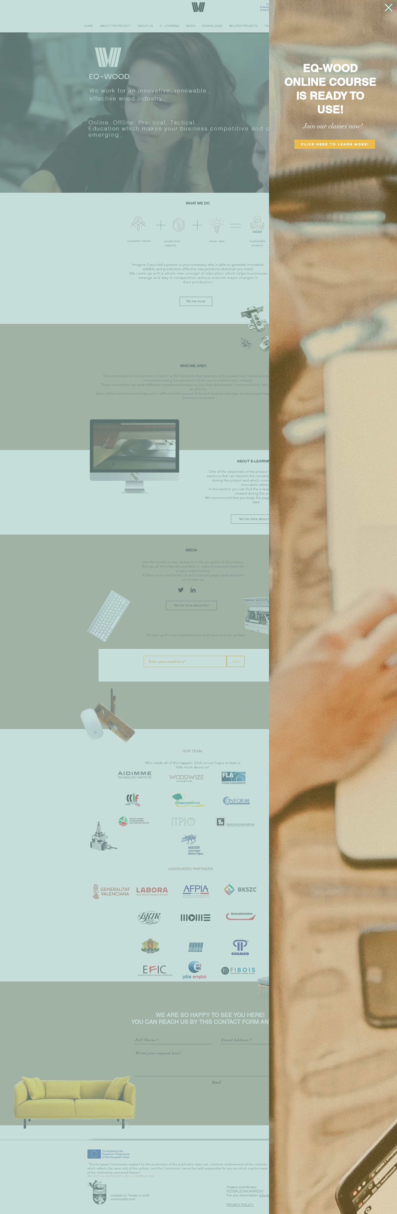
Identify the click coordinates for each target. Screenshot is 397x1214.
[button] (388, 7)
